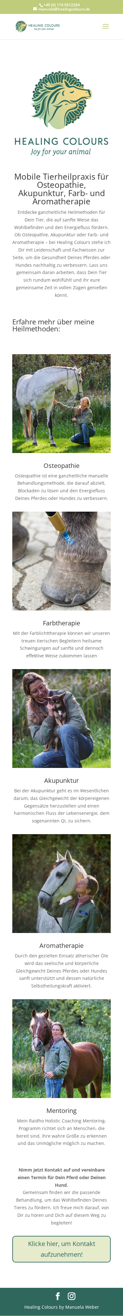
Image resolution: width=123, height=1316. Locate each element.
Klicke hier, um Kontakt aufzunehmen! (61, 1249)
